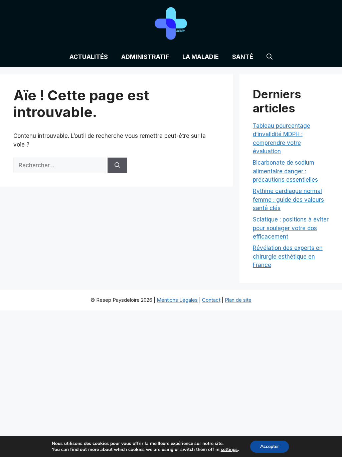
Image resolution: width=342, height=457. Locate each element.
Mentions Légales (177, 300)
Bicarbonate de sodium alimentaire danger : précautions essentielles (285, 171)
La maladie (200, 56)
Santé (242, 56)
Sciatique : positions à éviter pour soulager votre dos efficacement (291, 228)
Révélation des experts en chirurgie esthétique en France (288, 256)
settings (229, 450)
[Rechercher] (117, 166)
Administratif (145, 56)
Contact (211, 300)
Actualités (88, 56)
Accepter (269, 446)
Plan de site (238, 300)
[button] (269, 57)
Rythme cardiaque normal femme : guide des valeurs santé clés (288, 199)
